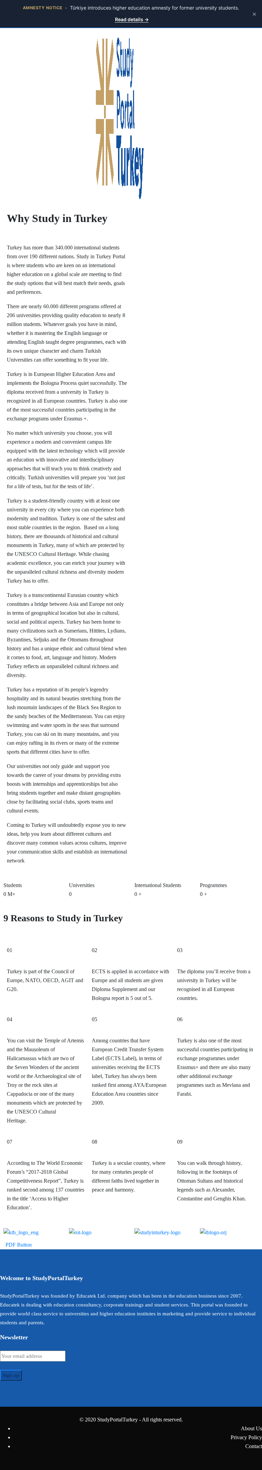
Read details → (132, 19)
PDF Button (18, 1245)
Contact (253, 1446)
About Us (251, 1428)
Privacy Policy (246, 1437)
